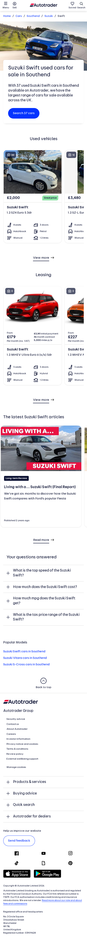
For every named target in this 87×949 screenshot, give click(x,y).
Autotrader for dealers (32, 816)
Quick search (24, 805)
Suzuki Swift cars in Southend (24, 651)
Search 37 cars (24, 113)
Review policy (14, 754)
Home (7, 16)
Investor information (18, 739)
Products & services (29, 782)
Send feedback (19, 840)
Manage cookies (16, 767)
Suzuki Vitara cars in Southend (25, 658)
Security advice (15, 719)
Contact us (12, 724)
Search (81, 7)
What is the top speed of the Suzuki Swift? (42, 573)
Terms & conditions (17, 749)
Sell (15, 7)
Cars (19, 16)
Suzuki (49, 16)
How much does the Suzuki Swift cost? (45, 587)
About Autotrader (17, 729)
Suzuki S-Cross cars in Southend (26, 664)
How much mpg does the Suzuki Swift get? (44, 601)
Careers (11, 734)
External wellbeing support (22, 759)
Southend (33, 16)
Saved (72, 7)
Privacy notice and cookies (22, 744)
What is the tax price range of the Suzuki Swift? (46, 617)
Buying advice (25, 794)
